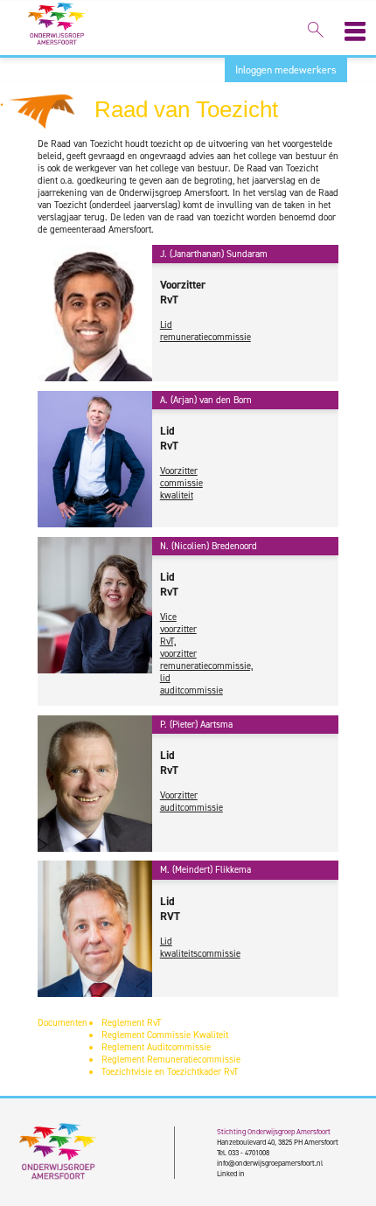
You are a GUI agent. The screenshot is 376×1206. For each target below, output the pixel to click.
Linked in (231, 1173)
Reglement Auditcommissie (156, 1047)
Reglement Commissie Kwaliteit (164, 1034)
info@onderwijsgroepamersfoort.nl (270, 1163)
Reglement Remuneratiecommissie (170, 1059)
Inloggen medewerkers (286, 70)
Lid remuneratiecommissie (205, 330)
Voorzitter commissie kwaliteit (181, 482)
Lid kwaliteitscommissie (200, 947)
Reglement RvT (131, 1022)
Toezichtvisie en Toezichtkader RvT (170, 1071)
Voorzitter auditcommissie (191, 801)
